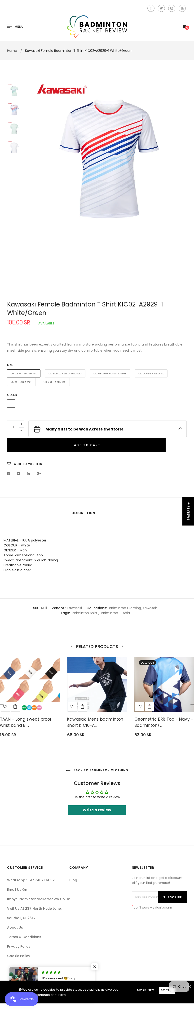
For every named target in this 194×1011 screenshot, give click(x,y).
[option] (109, 157)
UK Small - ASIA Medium (65, 373)
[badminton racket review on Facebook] (150, 8)
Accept (167, 990)
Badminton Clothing (124, 608)
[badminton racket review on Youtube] (182, 8)
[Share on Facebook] (10, 473)
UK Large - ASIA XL (151, 373)
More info (145, 990)
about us (15, 927)
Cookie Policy (18, 955)
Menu (19, 26)
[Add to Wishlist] (72, 706)
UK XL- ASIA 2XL (21, 382)
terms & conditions (24, 937)
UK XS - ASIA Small (24, 373)
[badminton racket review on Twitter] (161, 8)
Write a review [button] (97, 810)
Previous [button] (38, 186)
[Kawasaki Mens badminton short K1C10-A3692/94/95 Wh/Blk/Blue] (82, 706)
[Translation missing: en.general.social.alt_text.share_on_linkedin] (28, 473)
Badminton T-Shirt (115, 613)
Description (83, 513)
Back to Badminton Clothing (100, 770)
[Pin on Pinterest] (39, 473)
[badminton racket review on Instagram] (171, 8)
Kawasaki (74, 608)
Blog (73, 880)
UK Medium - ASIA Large (110, 373)
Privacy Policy (18, 946)
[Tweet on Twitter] (18, 473)
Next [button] (180, 186)
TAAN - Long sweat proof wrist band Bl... (26, 722)
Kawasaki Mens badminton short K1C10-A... (95, 722)
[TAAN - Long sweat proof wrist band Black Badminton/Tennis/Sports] (15, 706)
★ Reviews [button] (188, 511)
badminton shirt (84, 613)
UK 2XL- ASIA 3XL (55, 382)
